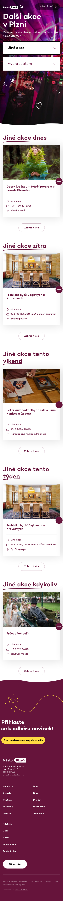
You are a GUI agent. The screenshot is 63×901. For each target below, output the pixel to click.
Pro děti (37, 799)
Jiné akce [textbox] (16, 47)
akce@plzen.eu (17, 775)
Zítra (6, 837)
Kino (35, 792)
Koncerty (8, 786)
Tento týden (10, 851)
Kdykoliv (7, 823)
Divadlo (7, 792)
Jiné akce (38, 813)
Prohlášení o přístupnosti (14, 884)
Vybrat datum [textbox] (20, 63)
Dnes (5, 830)
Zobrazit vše (31, 227)
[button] (21, 6)
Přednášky (39, 806)
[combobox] (31, 48)
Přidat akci (15, 864)
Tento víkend (10, 844)
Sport (36, 786)
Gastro (7, 813)
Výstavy (7, 799)
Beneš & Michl (21, 890)
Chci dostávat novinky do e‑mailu (23, 740)
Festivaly (8, 806)
